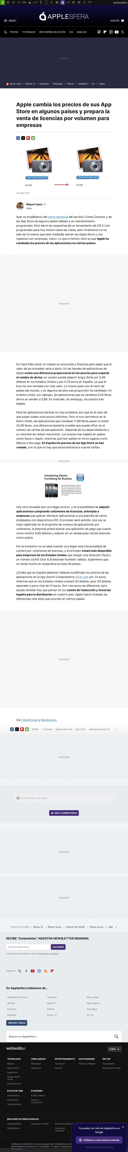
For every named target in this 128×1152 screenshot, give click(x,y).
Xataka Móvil (13, 1068)
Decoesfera (12, 1100)
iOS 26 (90, 1015)
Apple (102, 83)
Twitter (122, 32)
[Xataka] (2, 2)
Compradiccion (14, 1104)
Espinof (58, 1068)
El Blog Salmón (38, 1095)
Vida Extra (36, 1068)
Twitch (99, 32)
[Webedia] (16, 1048)
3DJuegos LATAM (39, 1123)
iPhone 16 (38, 927)
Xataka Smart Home (13, 1077)
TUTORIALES (28, 32)
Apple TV (51, 1003)
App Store (81, 729)
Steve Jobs (15, 83)
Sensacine (60, 1063)
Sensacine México (64, 1123)
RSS (45, 970)
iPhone (70, 83)
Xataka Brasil (13, 1128)
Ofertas (51, 1009)
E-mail (33, 138)
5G (93, 83)
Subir (112, 1049)
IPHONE (14, 32)
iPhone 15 (30, 83)
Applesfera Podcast (17, 997)
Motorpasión (109, 1063)
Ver (65, 813)
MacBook (83, 83)
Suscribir (58, 947)
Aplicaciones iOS (63, 729)
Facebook (18, 138)
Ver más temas (16, 1023)
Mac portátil (93, 997)
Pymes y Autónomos (36, 1101)
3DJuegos (36, 1063)
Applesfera (64, 15)
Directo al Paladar (87, 1063)
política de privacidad (48, 953)
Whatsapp (58, 83)
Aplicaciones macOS (99, 729)
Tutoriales (52, 997)
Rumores (11, 1009)
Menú (12, 20)
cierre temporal (58, 216)
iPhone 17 (52, 1015)
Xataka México (14, 1123)
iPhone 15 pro (97, 927)
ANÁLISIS (82, 32)
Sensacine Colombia (60, 1129)
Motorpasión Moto (112, 1068)
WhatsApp (92, 1009)
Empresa (47, 729)
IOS (71, 32)
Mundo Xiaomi (14, 1083)
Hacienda (44, 83)
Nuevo (115, 20)
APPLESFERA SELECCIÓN (52, 32)
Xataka (10, 1063)
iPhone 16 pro (55, 927)
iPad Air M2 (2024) (75, 927)
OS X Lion (81, 577)
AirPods (11, 1003)
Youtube (116, 32)
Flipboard (105, 32)
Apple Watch (93, 1003)
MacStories (30, 720)
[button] (36, 204)
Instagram (111, 32)
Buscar (116, 1036)
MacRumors (49, 720)
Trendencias (13, 1095)
